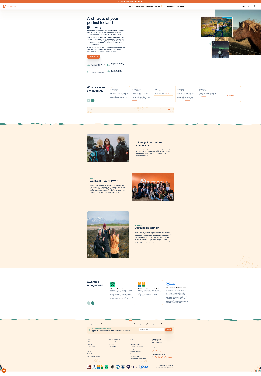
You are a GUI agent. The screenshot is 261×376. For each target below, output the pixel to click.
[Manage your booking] (254, 6)
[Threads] (170, 357)
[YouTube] (162, 357)
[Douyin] (168, 357)
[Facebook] (153, 357)
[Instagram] (159, 357)
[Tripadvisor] (165, 357)
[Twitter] (156, 357)
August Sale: (123, 1)
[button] (244, 6)
